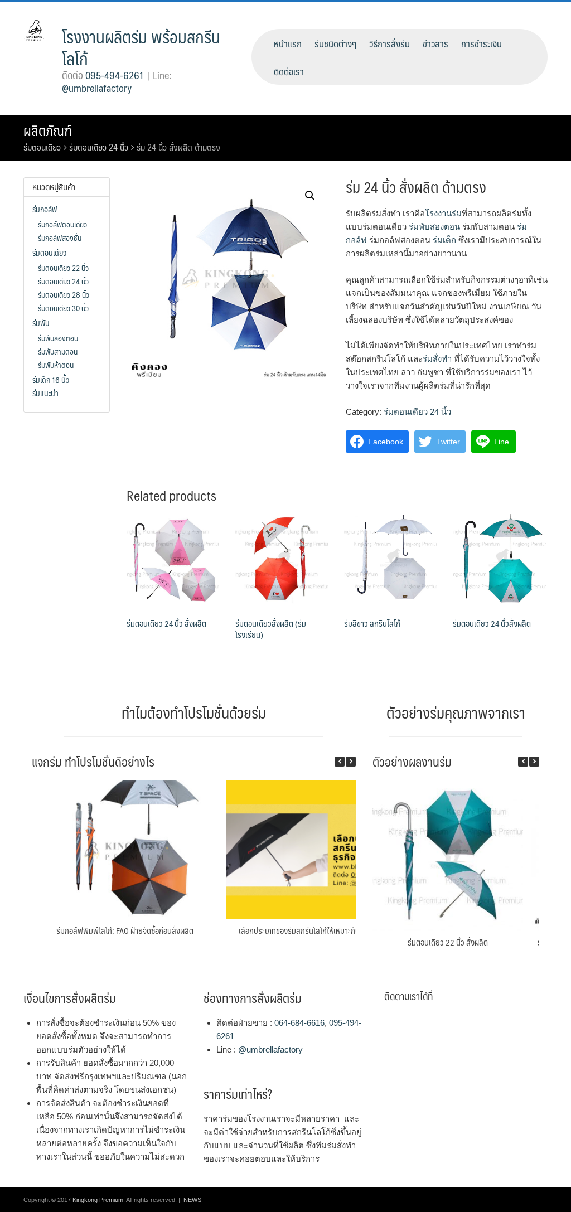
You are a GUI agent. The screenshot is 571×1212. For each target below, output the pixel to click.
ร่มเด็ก (444, 240)
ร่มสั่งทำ (437, 358)
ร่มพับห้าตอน (56, 364)
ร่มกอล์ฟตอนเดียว (62, 224)
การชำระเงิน (481, 43)
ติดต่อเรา (289, 71)
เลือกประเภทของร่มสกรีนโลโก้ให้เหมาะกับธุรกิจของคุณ (319, 930)
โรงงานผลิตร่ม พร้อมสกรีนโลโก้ (141, 47)
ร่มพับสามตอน (58, 351)
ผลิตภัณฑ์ (47, 130)
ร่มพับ (40, 322)
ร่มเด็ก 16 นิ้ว (50, 379)
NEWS (192, 1199)
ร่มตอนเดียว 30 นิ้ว (63, 307)
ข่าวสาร (435, 43)
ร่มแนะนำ (45, 393)
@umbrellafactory (97, 88)
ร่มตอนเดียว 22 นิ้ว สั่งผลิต (448, 942)
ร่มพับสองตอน (434, 226)
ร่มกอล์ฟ (44, 209)
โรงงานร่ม (443, 213)
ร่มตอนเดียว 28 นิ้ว (63, 294)
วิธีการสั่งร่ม (389, 43)
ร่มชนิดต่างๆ (335, 43)
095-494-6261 (114, 75)
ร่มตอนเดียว (42, 146)
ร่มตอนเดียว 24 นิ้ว (98, 146)
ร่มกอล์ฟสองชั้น (59, 237)
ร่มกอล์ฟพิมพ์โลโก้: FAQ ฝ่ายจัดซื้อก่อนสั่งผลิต (124, 930)
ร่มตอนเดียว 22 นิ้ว (63, 267)
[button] (351, 762)
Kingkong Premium (97, 1199)
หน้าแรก (288, 43)
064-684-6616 (299, 1022)
